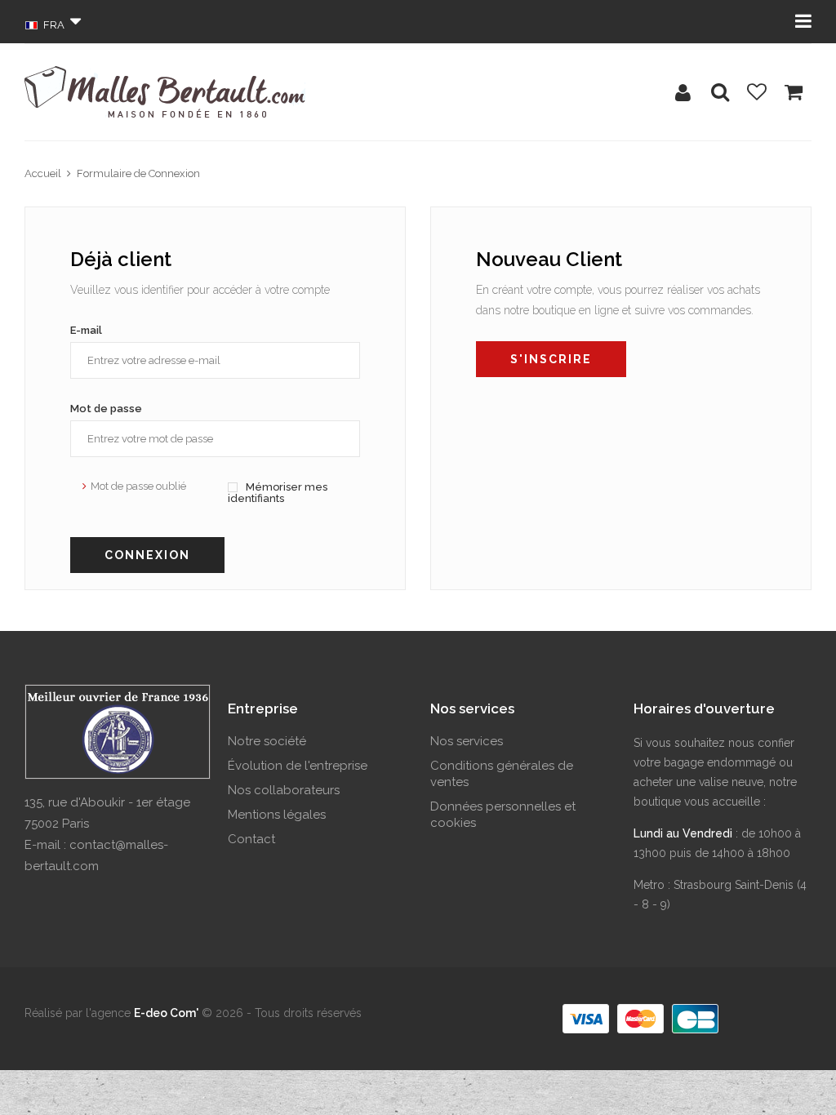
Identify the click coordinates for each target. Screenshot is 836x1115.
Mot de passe (106, 408)
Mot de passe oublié (138, 486)
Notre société (267, 741)
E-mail (86, 330)
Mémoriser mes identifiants (277, 492)
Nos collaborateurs (284, 790)
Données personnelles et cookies (503, 814)
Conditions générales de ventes (501, 773)
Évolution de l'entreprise (297, 765)
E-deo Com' (166, 1012)
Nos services (466, 741)
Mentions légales (277, 814)
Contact (251, 839)
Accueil (42, 173)
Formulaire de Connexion (138, 173)
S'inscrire (551, 359)
